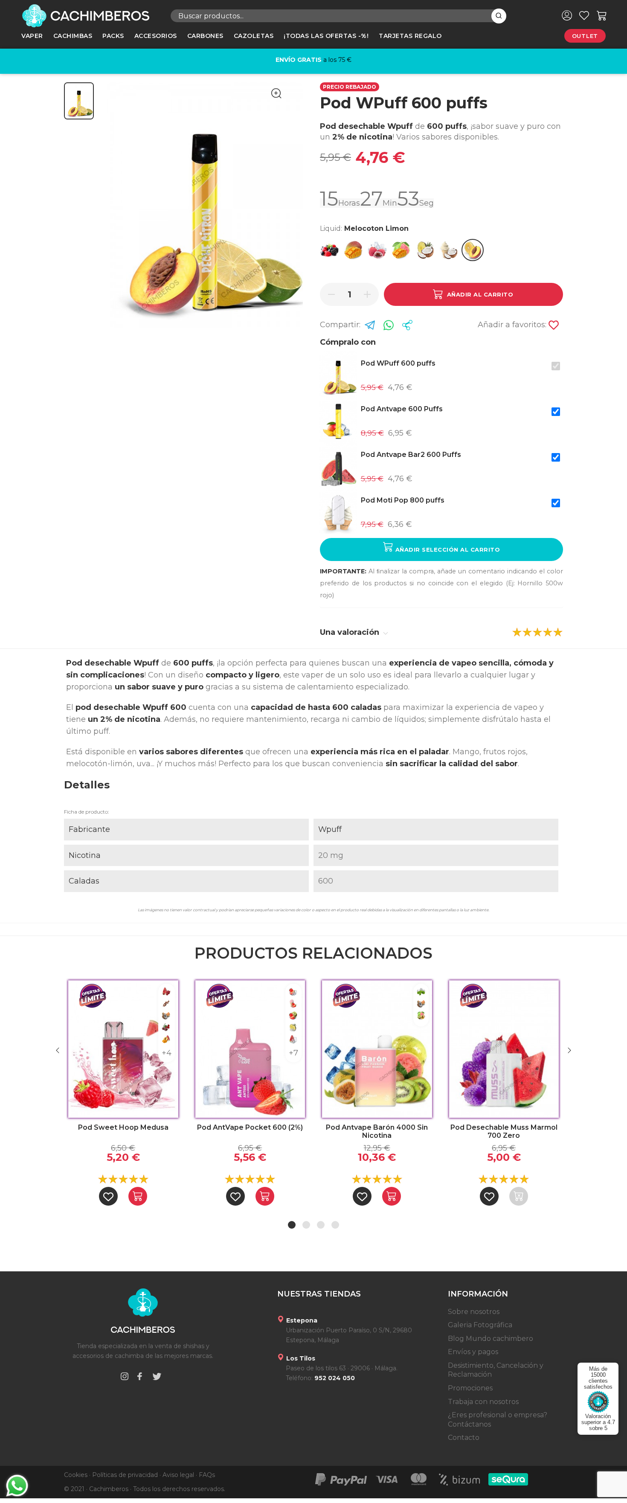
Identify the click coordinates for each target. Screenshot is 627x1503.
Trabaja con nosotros (483, 1402)
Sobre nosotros (473, 1312)
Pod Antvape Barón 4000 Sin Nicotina (377, 1131)
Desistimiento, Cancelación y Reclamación (495, 1370)
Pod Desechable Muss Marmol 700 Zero (503, 1131)
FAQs (207, 1475)
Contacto (463, 1437)
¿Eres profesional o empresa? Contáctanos (497, 1419)
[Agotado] (518, 1196)
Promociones (470, 1388)
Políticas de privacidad (125, 1475)
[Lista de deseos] (584, 15)
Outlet (585, 35)
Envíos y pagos (473, 1352)
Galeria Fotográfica (480, 1325)
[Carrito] (602, 15)
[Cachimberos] (89, 15)
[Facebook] (139, 1377)
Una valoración (350, 632)
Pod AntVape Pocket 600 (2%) (250, 1127)
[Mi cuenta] (567, 15)
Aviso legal (178, 1475)
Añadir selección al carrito (446, 549)
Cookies (75, 1475)
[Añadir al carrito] (137, 1196)
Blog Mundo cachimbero (490, 1338)
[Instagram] (124, 1377)
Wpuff (330, 829)
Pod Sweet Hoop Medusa (123, 1127)
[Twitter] (157, 1377)
